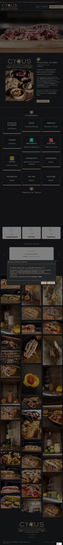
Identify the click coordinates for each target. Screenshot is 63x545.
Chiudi (44, 282)
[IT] (59, 544)
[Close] (57, 261)
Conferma (51, 282)
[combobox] (59, 544)
